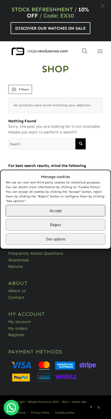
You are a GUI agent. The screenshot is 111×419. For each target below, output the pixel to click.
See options (56, 239)
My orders (18, 328)
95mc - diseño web (74, 402)
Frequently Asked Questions (35, 253)
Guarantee (18, 259)
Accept (55, 210)
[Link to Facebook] (91, 407)
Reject (55, 225)
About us (17, 290)
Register (16, 334)
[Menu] (100, 51)
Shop (55, 69)
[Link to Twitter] (99, 407)
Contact (16, 297)
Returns (15, 266)
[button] (102, 6)
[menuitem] (17, 413)
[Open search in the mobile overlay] (84, 52)
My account (19, 321)
